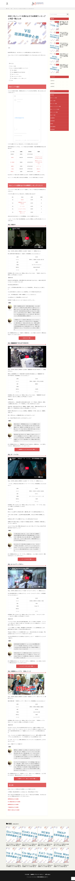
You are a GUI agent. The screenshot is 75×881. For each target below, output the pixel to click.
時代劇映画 (53, 126)
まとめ (11, 80)
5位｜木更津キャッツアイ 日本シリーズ (18, 78)
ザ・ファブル (22, 206)
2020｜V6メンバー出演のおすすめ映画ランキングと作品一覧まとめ (24, 8)
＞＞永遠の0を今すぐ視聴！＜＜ (27, 337)
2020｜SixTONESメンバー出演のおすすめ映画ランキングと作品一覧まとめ (64, 34)
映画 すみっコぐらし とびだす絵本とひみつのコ (38, 162)
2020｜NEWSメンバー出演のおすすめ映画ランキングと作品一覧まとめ (64, 55)
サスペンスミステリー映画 (56, 106)
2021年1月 (52, 80)
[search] (68, 14)
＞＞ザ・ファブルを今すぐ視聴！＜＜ (27, 559)
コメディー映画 (54, 103)
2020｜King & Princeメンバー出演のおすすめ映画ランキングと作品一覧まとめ (13, 866)
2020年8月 (52, 86)
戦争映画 (53, 120)
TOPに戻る (27, 874)
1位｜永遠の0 (13, 70)
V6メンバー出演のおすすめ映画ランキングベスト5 (18, 68)
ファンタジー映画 (54, 112)
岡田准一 (12, 171)
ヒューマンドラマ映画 (55, 109)
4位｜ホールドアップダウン (16, 76)
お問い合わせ (47, 874)
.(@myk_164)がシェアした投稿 (20, 140)
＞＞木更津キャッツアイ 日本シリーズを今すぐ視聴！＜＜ (27, 778)
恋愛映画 (53, 117)
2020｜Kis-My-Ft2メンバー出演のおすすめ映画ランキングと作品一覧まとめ (29, 866)
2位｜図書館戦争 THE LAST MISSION (17, 72)
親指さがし (39, 168)
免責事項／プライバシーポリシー (37, 874)
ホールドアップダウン (22, 208)
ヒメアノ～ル (38, 166)
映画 (11, 8)
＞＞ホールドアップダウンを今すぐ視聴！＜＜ (27, 666)
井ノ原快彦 (12, 162)
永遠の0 (38, 171)
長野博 (12, 157)
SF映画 (52, 94)
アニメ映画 (53, 100)
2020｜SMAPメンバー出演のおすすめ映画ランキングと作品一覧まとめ (64, 66)
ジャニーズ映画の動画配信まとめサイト (41, 876)
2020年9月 (52, 83)
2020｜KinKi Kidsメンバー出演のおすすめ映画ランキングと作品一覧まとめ (64, 45)
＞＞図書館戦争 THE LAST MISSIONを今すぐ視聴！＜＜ (27, 449)
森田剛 (12, 166)
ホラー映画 (53, 115)
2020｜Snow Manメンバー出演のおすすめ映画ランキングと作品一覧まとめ (61, 866)
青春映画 (53, 129)
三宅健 (12, 168)
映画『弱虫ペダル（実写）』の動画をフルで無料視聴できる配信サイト (64, 23)
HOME (8, 8)
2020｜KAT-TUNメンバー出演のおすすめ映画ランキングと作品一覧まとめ (45, 866)
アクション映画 (54, 97)
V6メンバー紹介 (12, 66)
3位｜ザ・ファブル (14, 74)
